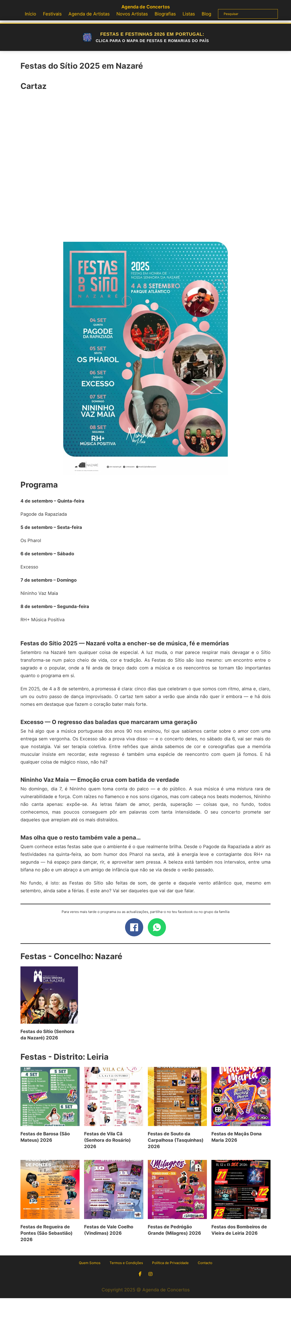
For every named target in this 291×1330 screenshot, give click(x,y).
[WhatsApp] (157, 927)
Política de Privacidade (170, 1263)
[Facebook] (134, 927)
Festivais (52, 14)
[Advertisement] (145, 169)
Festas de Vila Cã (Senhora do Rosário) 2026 (107, 1140)
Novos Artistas (132, 14)
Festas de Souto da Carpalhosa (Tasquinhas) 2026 (175, 1140)
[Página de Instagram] (150, 1274)
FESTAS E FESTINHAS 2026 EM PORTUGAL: (152, 37)
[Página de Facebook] (140, 1274)
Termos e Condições (126, 1263)
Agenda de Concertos (145, 7)
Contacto (205, 1263)
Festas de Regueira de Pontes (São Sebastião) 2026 (46, 1233)
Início (30, 14)
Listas (189, 14)
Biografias (165, 14)
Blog (206, 14)
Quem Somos (89, 1263)
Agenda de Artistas (89, 14)
